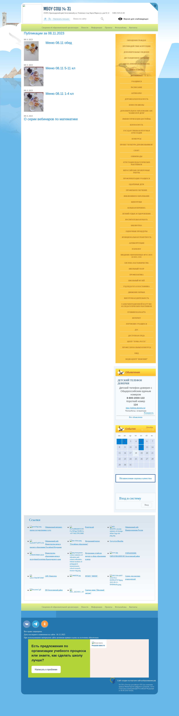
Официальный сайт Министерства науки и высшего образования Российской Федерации (46, 544)
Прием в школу (136, 70)
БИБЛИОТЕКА (136, 226)
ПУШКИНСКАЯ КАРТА (136, 312)
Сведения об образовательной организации (60, 28)
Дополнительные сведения (136, 52)
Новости (84, 28)
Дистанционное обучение (136, 58)
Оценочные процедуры (136, 231)
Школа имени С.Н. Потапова (136, 64)
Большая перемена (136, 208)
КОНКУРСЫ (136, 139)
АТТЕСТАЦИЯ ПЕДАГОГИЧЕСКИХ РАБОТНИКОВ (136, 163)
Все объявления (135, 417)
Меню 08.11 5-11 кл (60, 68)
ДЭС (136, 330)
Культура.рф (89, 527)
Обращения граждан (136, 40)
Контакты (133, 28)
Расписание (136, 87)
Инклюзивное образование (136, 196)
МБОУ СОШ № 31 (57, 9)
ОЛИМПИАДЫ (136, 156)
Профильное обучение (136, 190)
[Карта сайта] (50, 19)
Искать (102, 19)
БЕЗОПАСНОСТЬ (136, 125)
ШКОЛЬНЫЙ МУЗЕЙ (136, 281)
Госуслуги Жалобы (116, 541)
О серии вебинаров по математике (51, 119)
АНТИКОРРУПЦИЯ (136, 243)
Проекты (108, 28)
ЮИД (137, 353)
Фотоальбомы (120, 28)
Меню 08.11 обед (59, 43)
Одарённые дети (136, 184)
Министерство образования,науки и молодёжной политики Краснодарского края (45, 556)
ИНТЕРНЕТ (136, 318)
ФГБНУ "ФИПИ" (91, 576)
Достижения (137, 76)
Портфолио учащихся (136, 324)
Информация (96, 28)
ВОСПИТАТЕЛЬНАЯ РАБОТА (136, 220)
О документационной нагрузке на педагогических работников (136, 305)
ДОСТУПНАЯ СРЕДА (136, 336)
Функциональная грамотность (136, 237)
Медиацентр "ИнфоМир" (136, 359)
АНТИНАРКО (136, 93)
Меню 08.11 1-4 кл (60, 93)
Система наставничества (136, 263)
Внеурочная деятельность (136, 298)
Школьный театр (136, 269)
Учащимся (136, 81)
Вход (147, 505)
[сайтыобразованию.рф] (153, 7)
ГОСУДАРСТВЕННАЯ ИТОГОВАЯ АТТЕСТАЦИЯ (136, 132)
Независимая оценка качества (135, 478)
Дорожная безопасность (136, 99)
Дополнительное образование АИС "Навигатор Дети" (136, 112)
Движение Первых (136, 292)
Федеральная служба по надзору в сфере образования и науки (95, 556)
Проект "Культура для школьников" (136, 145)
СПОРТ (136, 151)
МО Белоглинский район (54, 590)
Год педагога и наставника (136, 286)
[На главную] (45, 19)
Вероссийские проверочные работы (136, 171)
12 (141, 447)
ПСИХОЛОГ (136, 249)
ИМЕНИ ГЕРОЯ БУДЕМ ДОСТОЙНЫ (137, 119)
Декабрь (149, 427)
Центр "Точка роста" (136, 342)
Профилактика (136, 275)
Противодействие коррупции (136, 46)
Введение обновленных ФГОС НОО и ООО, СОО (136, 256)
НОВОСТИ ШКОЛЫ (136, 105)
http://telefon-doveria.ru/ (135, 408)
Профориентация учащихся (136, 179)
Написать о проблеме (46, 669)
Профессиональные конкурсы (136, 347)
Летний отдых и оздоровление (136, 214)
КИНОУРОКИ (136, 202)
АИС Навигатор (51, 576)
